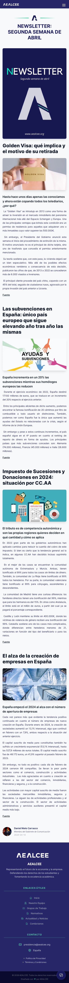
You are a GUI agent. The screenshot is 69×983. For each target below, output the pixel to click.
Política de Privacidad (35, 958)
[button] (64, 5)
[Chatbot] (61, 975)
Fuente (6, 294)
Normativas (34, 2)
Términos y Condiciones (35, 962)
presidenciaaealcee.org (37, 944)
